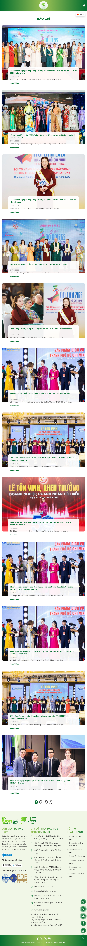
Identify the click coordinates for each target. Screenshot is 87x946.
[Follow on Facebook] (37, 938)
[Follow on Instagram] (41, 938)
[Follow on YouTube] (49, 938)
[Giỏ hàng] (84, 5)
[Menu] (3, 5)
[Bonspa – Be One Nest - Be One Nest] (43, 5)
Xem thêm (14, 83)
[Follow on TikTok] (45, 938)
